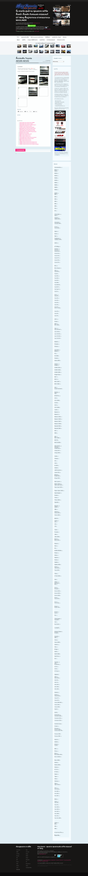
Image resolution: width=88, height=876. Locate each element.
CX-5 (55, 405)
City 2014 (56, 278)
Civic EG (56, 298)
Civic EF (56, 295)
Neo (55, 615)
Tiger (55, 776)
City (55, 270)
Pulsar (56, 552)
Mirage (56, 474)
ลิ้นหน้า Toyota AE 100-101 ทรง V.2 (25, 140)
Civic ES (56, 302)
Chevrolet (56, 214)
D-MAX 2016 (57, 369)
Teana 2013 (56, 567)
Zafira (55, 242)
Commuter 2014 (57, 720)
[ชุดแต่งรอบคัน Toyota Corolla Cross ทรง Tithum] (69, 46)
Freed (55, 321)
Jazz (55, 328)
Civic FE (56, 313)
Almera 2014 (57, 512)
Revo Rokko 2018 (58, 754)
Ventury (56, 781)
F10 (55, 208)
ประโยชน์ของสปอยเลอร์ (51, 39)
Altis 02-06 (56, 677)
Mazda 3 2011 (57, 416)
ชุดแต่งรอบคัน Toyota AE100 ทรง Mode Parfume (28, 128)
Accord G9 (56, 262)
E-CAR (56, 465)
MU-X (55, 379)
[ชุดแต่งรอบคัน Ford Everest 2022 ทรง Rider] (25, 46)
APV (55, 637)
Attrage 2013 (57, 448)
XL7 (55, 658)
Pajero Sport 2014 (58, 484)
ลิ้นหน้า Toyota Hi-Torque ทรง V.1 (25, 135)
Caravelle (56, 619)
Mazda (56, 392)
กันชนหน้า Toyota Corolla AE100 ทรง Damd (27, 127)
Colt (55, 463)
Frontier (56, 532)
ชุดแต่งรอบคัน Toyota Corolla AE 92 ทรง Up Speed (28, 137)
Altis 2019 (56, 688)
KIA (55, 387)
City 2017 (56, 280)
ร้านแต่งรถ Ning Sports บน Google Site (49, 860)
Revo (55, 753)
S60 (55, 828)
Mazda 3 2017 (57, 421)
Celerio (56, 644)
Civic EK (56, 300)
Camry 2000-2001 (58, 702)
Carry (55, 639)
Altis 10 (56, 682)
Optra (55, 231)
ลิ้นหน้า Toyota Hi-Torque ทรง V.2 (25, 136)
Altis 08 (56, 680)
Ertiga (55, 649)
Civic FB (56, 304)
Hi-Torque (56, 671)
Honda (56, 249)
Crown (56, 726)
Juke (55, 534)
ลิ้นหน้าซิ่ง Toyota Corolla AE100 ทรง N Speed (27, 129)
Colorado (56, 222)
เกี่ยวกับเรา (65, 37)
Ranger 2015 (57, 607)
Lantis (55, 409)
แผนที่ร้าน (24, 39)
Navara (56, 543)
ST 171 (56, 769)
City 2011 (56, 275)
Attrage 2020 (57, 452)
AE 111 (55, 666)
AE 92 (55, 668)
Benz (55, 169)
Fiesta (55, 597)
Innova (56, 744)
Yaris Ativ (56, 815)
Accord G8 (56, 260)
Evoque (56, 632)
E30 (55, 194)
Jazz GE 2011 (57, 333)
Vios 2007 (56, 791)
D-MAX (56, 365)
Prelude (56, 344)
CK (55, 460)
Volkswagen (57, 618)
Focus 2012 (56, 602)
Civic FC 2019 (57, 307)
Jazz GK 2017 (57, 338)
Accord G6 (56, 255)
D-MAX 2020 (57, 372)
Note (55, 545)
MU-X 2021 (57, 383)
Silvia (55, 555)
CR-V (55, 319)
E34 (55, 196)
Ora (55, 579)
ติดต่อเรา (18, 39)
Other (55, 582)
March (55, 539)
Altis (55, 676)
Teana (55, 566)
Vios (55, 787)
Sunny (55, 559)
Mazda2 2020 (57, 428)
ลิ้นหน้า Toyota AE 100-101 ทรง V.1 (25, 139)
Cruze (55, 226)
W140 (55, 180)
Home (18, 36)
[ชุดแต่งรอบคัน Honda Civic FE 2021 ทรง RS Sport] (36, 51)
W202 (55, 184)
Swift (55, 651)
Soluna (56, 767)
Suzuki (56, 636)
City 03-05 (56, 271)
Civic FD (56, 311)
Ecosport (56, 588)
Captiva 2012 (57, 218)
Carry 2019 (57, 642)
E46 (55, 201)
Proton (56, 611)
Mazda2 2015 (57, 426)
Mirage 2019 (57, 478)
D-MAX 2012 (57, 367)
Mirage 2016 (57, 475)
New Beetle (56, 624)
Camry (56, 694)
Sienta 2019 (57, 764)
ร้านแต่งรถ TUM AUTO (59, 860)
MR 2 (55, 748)
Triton (55, 497)
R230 (55, 171)
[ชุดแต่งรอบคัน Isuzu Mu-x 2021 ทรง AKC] (52, 46)
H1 (55, 353)
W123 (55, 173)
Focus (55, 601)
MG (55, 436)
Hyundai (56, 350)
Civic (55, 294)
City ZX (56, 291)
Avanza (56, 692)
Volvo (55, 822)
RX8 (55, 433)
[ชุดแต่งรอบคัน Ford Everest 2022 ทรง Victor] (41, 46)
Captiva (56, 217)
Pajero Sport (57, 483)
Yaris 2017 (56, 811)
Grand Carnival (58, 388)
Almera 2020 (57, 514)
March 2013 (56, 540)
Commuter (57, 714)
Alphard (56, 674)
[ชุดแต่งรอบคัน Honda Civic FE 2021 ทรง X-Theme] (47, 51)
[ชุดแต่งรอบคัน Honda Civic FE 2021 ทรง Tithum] (41, 51)
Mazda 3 (56, 414)
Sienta (55, 762)
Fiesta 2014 (56, 598)
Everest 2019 (57, 593)
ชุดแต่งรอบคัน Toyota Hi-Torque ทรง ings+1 (27, 138)
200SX (55, 507)
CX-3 (55, 398)
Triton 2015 (57, 499)
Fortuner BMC (57, 736)
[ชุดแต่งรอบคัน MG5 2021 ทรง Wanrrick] (63, 51)
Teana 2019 (56, 570)
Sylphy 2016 (57, 564)
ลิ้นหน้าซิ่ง (56, 835)
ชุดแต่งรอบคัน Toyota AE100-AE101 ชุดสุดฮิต (27, 122)
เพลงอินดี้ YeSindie (45, 861)
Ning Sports (48, 60)
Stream (56, 346)
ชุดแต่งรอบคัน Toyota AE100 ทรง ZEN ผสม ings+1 (28, 124)
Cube (55, 529)
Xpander (56, 502)
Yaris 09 (56, 804)
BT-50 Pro (56, 395)
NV (55, 548)
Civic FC (56, 306)
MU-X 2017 (57, 381)
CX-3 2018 (56, 400)
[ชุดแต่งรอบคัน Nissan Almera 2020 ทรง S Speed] (63, 46)
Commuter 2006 (57, 715)
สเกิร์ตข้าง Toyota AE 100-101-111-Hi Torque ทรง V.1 (28, 141)
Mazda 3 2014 (57, 419)
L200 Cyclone (57, 470)
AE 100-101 (56, 664)
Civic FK (56, 315)
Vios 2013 (56, 793)
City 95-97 (56, 286)
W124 (55, 175)
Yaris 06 (56, 802)
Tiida (55, 573)
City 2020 (56, 282)
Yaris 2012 (56, 806)
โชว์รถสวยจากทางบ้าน (61, 39)
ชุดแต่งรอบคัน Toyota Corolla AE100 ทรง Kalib (27, 130)
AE (55, 663)
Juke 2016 (56, 536)
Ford (55, 587)
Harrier (56, 739)
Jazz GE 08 (56, 331)
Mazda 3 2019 (57, 423)
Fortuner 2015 (57, 729)
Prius (55, 751)
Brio (55, 265)
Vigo (55, 783)
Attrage (56, 447)
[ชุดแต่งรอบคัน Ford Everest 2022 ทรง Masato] (36, 46)
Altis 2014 (56, 684)
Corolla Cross (57, 723)
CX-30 (55, 402)
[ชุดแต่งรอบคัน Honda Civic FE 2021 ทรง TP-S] (25, 51)
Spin (55, 236)
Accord (56, 250)
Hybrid (55, 709)
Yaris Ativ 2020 (57, 818)
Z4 (55, 210)
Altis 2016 (56, 686)
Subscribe (70, 36)
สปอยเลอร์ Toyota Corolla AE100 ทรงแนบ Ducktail (28, 131)
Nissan (56, 505)
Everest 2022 (57, 595)
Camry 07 (56, 698)
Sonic (55, 233)
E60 (55, 203)
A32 (55, 524)
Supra (55, 774)
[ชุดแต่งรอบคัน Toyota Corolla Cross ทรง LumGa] (69, 51)
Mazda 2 (56, 412)
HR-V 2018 (56, 324)
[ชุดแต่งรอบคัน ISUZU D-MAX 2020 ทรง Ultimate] (52, 51)
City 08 (55, 273)
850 (55, 823)
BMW (55, 193)
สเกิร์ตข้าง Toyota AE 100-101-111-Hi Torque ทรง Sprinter (29, 144)
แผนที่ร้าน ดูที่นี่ (36, 31)
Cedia (55, 456)
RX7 (55, 430)
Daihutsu (56, 583)
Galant (56, 467)
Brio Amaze (57, 268)
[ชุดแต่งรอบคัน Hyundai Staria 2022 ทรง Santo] (19, 51)
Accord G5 (56, 253)
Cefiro (55, 520)
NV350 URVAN (57, 550)
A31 (55, 521)
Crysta (55, 745)
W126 (55, 177)
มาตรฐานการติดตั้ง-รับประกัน (32, 39)
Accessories (57, 167)
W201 (55, 182)
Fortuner (56, 728)
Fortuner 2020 (57, 733)
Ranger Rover (58, 631)
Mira (55, 584)
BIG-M (55, 518)
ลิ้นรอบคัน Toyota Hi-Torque (24, 132)
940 (55, 826)
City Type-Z (56, 289)
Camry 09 (56, 700)
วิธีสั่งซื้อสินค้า (47, 37)
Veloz (55, 778)
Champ (56, 458)
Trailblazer (57, 238)
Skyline (56, 557)
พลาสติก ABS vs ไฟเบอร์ (56, 37)
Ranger (56, 606)
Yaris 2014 (56, 809)
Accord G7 (56, 257)
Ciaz (55, 646)
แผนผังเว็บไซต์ (42, 39)
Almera (56, 511)
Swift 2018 (56, 653)
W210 (55, 189)
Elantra (56, 351)
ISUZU (56, 364)
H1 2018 (56, 355)
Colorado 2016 (57, 223)
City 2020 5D (57, 284)
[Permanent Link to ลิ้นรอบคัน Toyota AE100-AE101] (44, 70)
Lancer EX (56, 472)
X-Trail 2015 (57, 575)
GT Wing (56, 246)
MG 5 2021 (56, 437)
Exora (55, 613)
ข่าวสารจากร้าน (58, 832)
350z (55, 509)
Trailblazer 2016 (57, 239)
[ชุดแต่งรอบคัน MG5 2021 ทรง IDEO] (58, 51)
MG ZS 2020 (57, 442)
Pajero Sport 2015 (58, 490)
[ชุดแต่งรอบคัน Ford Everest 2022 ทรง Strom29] (30, 46)
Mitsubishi (57, 446)
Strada (56, 495)
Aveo (55, 215)
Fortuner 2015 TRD (58, 730)
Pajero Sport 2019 (58, 487)
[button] (22, 79)
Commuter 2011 (57, 718)
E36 (55, 199)
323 (55, 393)
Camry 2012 (56, 704)
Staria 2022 (57, 360)
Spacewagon (57, 492)
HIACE (56, 741)
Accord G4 (56, 251)
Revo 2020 (56, 760)
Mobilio (56, 341)
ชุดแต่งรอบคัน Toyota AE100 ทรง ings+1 (26, 123)
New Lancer (57, 481)
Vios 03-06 (56, 789)
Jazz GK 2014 (57, 336)
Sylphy (56, 562)
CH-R (55, 712)
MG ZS (56, 440)
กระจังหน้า (56, 627)
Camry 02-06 (57, 695)
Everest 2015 (57, 590)
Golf (55, 621)
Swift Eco (56, 656)
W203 (55, 187)
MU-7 (55, 376)
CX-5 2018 (56, 407)
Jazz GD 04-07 (57, 329)
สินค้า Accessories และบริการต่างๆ (37, 37)
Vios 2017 (56, 795)
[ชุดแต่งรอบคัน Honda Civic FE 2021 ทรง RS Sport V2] (30, 51)
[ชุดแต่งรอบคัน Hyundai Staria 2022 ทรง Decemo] (58, 46)
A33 (55, 526)
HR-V (55, 323)
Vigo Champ (57, 784)
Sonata (56, 358)
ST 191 (56, 771)
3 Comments (20, 150)
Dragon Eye (57, 374)
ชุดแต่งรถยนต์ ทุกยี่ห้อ (25, 37)
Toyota (56, 662)
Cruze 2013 (56, 227)
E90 (55, 206)
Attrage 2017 (57, 450)
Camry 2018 (56, 706)
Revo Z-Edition (57, 756)
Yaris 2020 (56, 813)
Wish (55, 799)
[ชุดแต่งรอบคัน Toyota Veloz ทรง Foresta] (19, 46)
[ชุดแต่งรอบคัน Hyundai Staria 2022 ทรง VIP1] (47, 46)
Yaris (55, 801)
